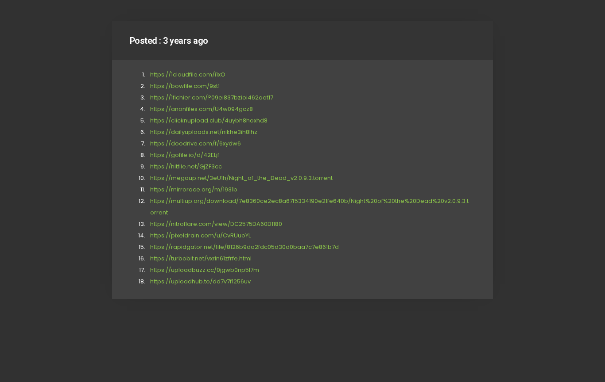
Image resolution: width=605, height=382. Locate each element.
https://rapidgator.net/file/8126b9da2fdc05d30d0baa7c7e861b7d (244, 247)
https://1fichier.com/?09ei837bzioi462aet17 (211, 97)
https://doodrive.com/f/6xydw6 (195, 143)
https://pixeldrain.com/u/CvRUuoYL (200, 235)
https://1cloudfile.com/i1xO (187, 74)
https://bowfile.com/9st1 (185, 86)
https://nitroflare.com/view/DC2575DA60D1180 (216, 224)
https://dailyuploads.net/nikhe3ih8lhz (203, 132)
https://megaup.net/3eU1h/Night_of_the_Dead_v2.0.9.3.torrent (241, 178)
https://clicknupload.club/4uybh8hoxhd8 (209, 120)
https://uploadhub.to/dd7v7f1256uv (200, 281)
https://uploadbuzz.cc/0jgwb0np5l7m (204, 270)
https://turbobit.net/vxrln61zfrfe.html (201, 258)
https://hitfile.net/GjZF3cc (186, 166)
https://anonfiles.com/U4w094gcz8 (201, 109)
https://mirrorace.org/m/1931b (193, 189)
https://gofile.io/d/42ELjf (184, 155)
